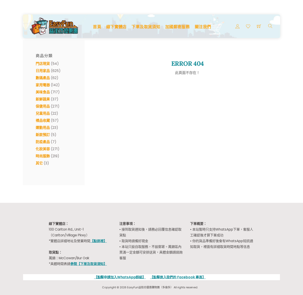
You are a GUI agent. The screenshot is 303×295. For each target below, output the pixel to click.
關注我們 (203, 27)
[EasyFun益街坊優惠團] (54, 25)
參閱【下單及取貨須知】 (88, 263)
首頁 (97, 27)
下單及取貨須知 (146, 27)
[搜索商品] (270, 26)
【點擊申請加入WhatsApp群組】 (120, 277)
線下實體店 (116, 27)
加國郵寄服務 (177, 27)
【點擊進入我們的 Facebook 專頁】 (178, 277)
